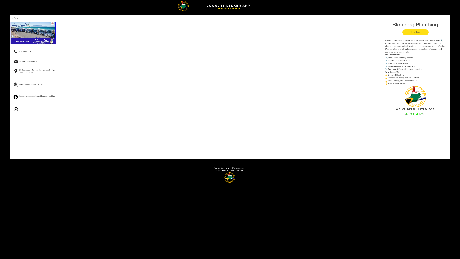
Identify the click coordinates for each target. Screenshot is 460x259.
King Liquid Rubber (177, 182)
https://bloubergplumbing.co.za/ (31, 84)
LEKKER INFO (176, 174)
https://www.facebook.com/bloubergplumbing (37, 96)
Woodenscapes (176, 184)
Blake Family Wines (177, 169)
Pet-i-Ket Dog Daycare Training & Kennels (184, 180)
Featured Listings (177, 172)
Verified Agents (176, 167)
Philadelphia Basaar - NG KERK (181, 178)
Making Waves (176, 176)
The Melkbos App (177, 171)
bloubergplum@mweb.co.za (29, 61)
